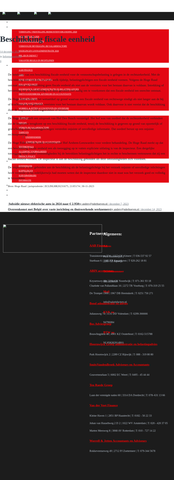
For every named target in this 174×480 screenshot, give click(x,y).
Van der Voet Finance (104, 405)
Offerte (20, 190)
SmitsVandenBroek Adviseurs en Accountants (119, 364)
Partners (20, 65)
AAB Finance (98, 245)
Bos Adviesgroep (100, 324)
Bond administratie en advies (109, 303)
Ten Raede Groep (101, 385)
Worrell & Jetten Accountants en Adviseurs (118, 440)
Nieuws (18, 26)
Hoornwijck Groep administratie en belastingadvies (123, 344)
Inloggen (21, 195)
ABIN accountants (102, 270)
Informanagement (12, 56)
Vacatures (22, 22)
